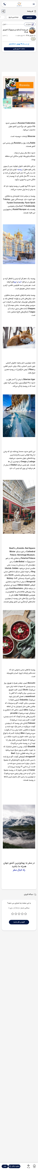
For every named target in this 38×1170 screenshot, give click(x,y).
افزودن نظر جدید (19, 922)
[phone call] (4, 4)
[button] (5, 1166)
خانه (34, 1167)
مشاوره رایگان (16, 1166)
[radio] (35, 16)
